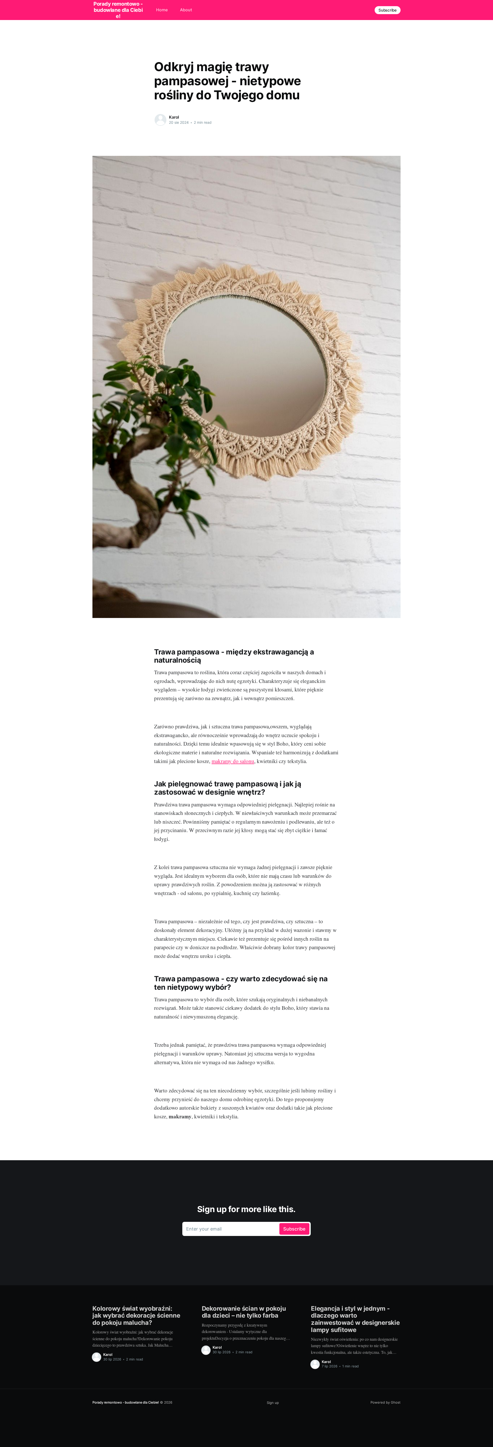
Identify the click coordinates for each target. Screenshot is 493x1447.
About (186, 9)
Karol (174, 117)
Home (162, 9)
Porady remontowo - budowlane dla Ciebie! (125, 1402)
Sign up (273, 1403)
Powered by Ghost (386, 1402)
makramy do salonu (233, 761)
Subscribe (387, 10)
